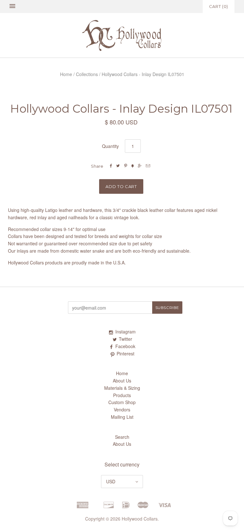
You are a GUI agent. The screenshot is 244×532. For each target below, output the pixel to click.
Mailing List (122, 417)
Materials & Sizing (122, 388)
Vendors (122, 409)
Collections (87, 74)
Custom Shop (122, 402)
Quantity (110, 146)
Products (122, 395)
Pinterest (125, 353)
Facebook (125, 346)
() (218, 6)
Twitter (125, 339)
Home (66, 74)
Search (122, 437)
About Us (122, 380)
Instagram (125, 331)
